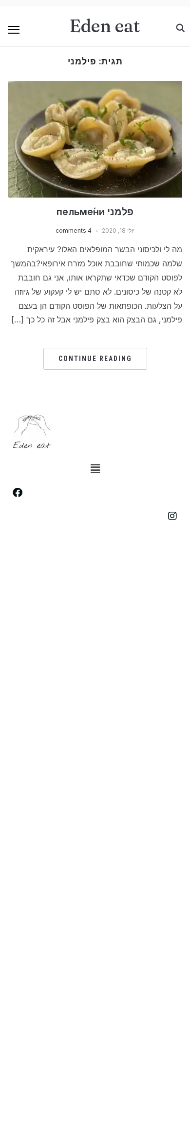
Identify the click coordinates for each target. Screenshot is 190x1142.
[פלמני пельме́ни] (95, 87)
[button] (13, 29)
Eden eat (105, 26)
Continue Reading (95, 358)
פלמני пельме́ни (95, 212)
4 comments (74, 230)
